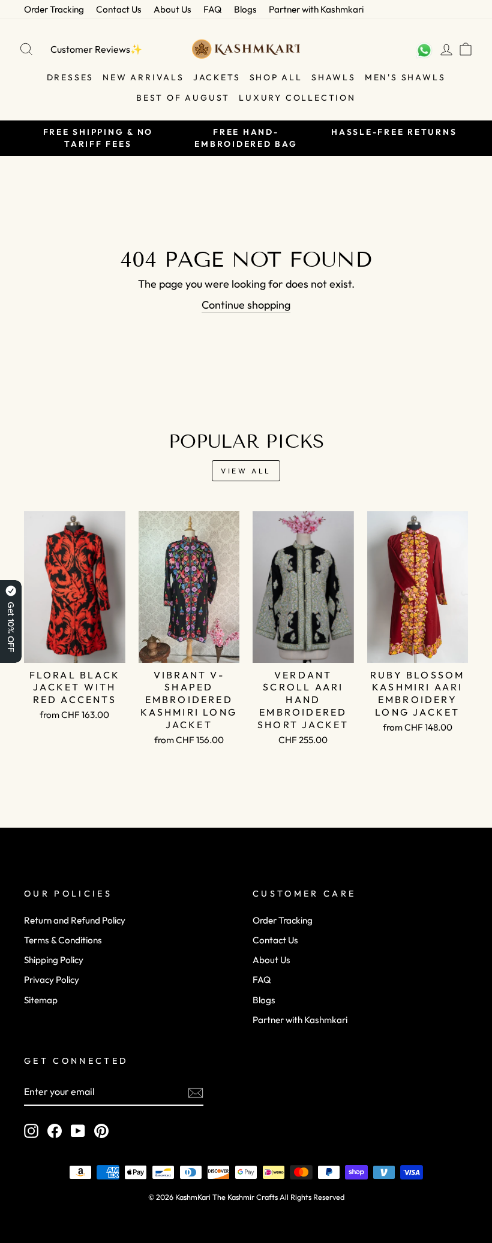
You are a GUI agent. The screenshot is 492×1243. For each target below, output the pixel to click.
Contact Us (119, 9)
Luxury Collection (297, 97)
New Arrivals (143, 77)
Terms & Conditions (63, 940)
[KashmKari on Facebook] (54, 1131)
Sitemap (41, 1000)
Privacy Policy (51, 979)
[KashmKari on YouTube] (78, 1131)
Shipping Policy (53, 960)
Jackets (217, 77)
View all (246, 470)
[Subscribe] (195, 1092)
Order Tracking (54, 9)
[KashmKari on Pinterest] (101, 1131)
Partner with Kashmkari (316, 9)
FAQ (212, 9)
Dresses (70, 77)
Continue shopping (246, 305)
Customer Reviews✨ (96, 49)
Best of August (183, 97)
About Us (172, 9)
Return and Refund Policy (74, 920)
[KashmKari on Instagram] (31, 1131)
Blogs (245, 9)
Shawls (333, 77)
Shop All (276, 77)
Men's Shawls (405, 77)
